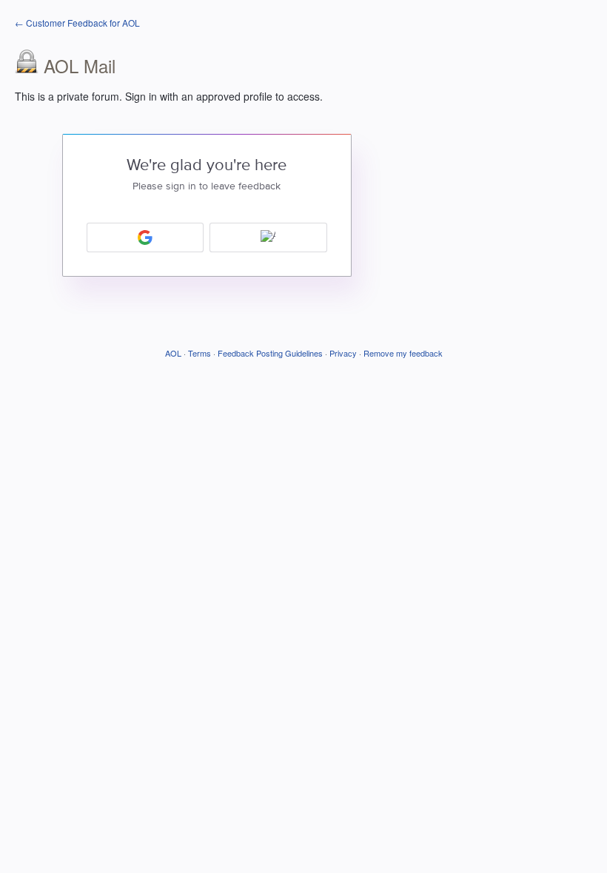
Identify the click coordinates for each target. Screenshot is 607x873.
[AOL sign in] (268, 237)
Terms (199, 353)
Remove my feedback (403, 353)
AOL (173, 353)
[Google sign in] (145, 237)
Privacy (343, 353)
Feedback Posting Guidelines (270, 353)
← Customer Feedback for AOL (77, 22)
